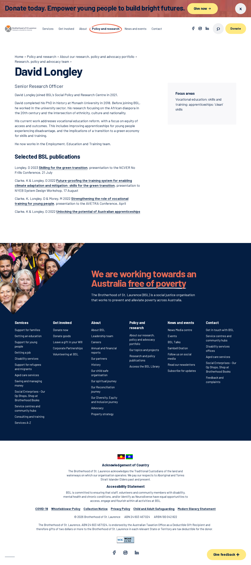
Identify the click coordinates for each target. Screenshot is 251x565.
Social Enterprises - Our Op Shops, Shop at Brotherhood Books (30, 396)
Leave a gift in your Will (67, 342)
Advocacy (97, 408)
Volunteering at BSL (65, 354)
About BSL (98, 330)
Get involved (62, 322)
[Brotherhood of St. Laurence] (20, 29)
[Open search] (218, 28)
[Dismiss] (240, 8)
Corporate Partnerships (68, 348)
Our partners (99, 358)
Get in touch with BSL (220, 330)
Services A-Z (23, 422)
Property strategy (102, 414)
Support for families (27, 330)
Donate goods (62, 336)
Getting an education (28, 336)
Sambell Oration (178, 348)
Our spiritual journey (103, 381)
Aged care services (27, 375)
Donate (235, 28)
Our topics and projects (144, 350)
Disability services (26, 358)
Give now (201, 8)
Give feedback (224, 554)
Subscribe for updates (182, 370)
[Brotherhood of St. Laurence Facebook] (193, 28)
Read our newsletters (181, 364)
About (96, 322)
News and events (181, 322)
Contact (212, 322)
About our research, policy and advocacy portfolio (142, 339)
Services (21, 322)
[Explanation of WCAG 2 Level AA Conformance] (125, 540)
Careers (96, 342)
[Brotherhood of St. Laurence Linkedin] (207, 28)
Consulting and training (29, 416)
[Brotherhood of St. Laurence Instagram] (200, 28)
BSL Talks (174, 342)
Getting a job (23, 352)
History (96, 364)
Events (172, 336)
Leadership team (102, 336)
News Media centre (180, 330)
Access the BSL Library (144, 366)
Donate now (60, 330)
